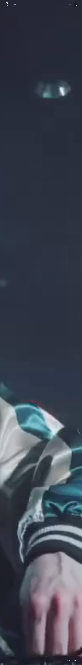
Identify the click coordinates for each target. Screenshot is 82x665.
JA (68, 4)
